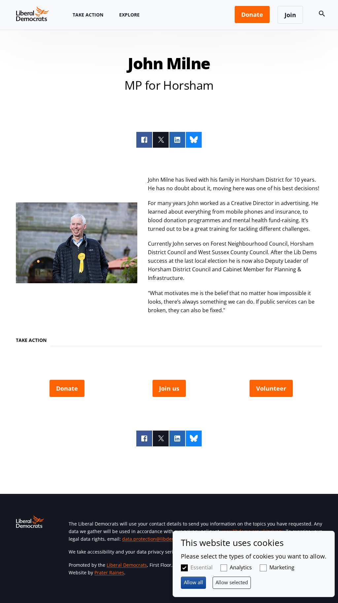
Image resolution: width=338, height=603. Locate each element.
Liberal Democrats (127, 565)
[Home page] (32, 13)
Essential (201, 567)
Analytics (241, 567)
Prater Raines (109, 572)
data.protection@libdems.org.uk (157, 539)
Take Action (88, 15)
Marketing (281, 567)
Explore (129, 15)
